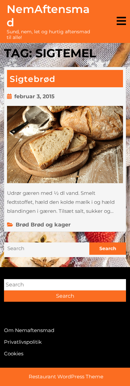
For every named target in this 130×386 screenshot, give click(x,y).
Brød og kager (51, 224)
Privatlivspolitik (23, 342)
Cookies (13, 353)
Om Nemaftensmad (29, 330)
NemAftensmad (48, 15)
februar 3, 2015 (34, 96)
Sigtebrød (32, 79)
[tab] (121, 21)
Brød (22, 224)
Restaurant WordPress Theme (66, 376)
